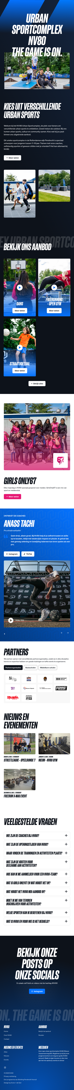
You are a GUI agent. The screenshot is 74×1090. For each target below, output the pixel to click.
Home (6, 1031)
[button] (61, 632)
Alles (5, 1052)
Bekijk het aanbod (45, 1031)
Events (6, 1060)
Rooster (41, 1035)
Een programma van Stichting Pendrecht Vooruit (20, 1080)
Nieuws (6, 1056)
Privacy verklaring (10, 1076)
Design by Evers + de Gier (12, 1083)
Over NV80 (8, 1035)
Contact (6, 1039)
